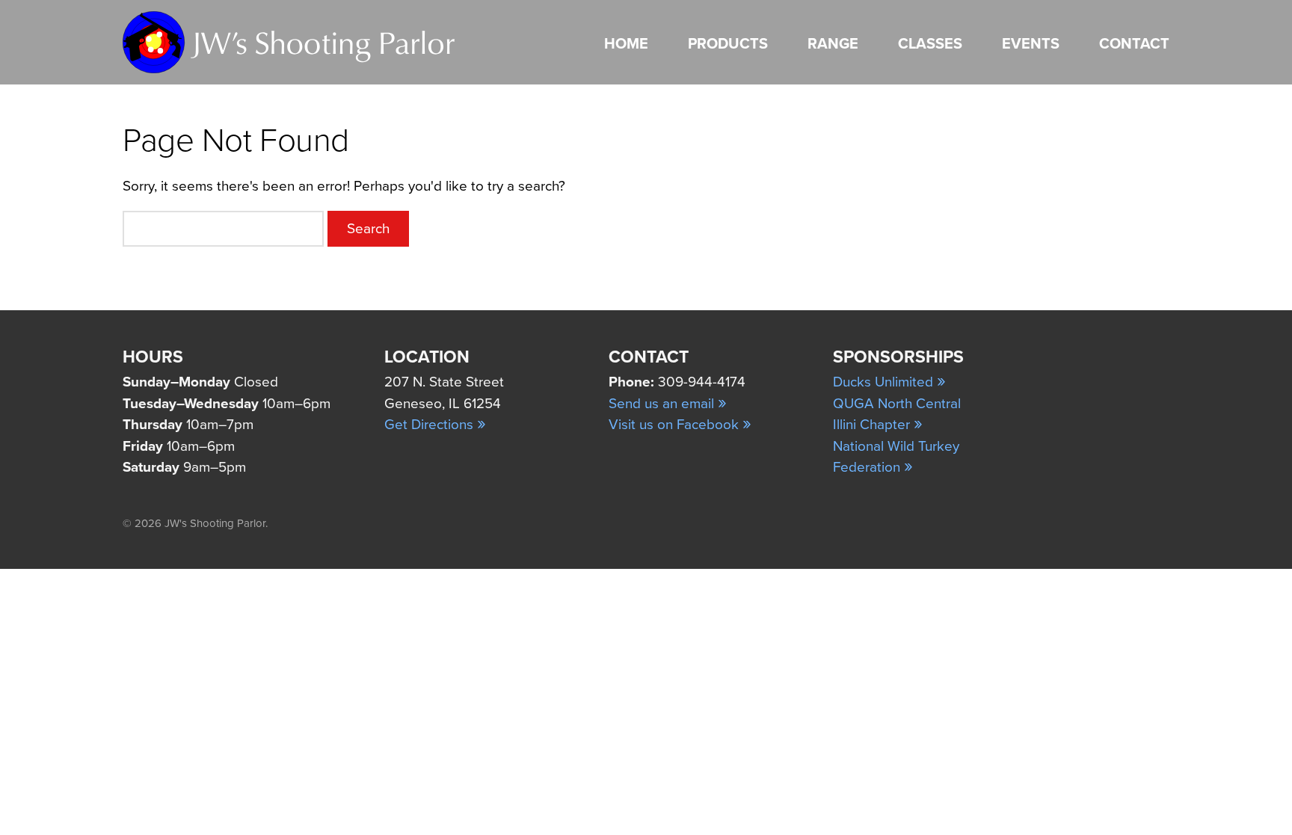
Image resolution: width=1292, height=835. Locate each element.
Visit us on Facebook (680, 424)
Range (833, 44)
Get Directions (435, 424)
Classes (930, 44)
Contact (1134, 44)
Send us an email (668, 403)
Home (626, 44)
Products (728, 44)
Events (1030, 44)
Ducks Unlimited (889, 382)
